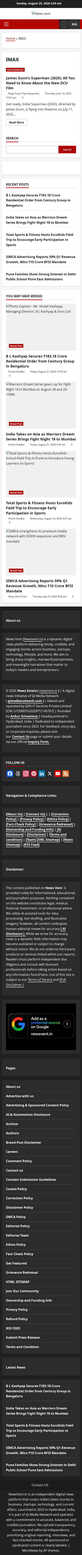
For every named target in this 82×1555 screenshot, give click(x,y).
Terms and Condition (22, 1347)
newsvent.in (48, 690)
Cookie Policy (16, 1189)
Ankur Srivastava (24, 716)
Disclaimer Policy (19, 1207)
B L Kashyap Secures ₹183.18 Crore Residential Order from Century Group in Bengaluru (38, 200)
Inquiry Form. (39, 742)
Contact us (14, 1170)
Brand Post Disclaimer (23, 1142)
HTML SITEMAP (17, 1282)
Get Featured (16, 1263)
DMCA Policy (16, 1217)
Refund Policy (17, 1319)
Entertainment (15, 69)
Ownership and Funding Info (29, 1300)
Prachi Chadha (16, 371)
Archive (12, 1124)
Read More (18, 123)
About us (13, 1086)
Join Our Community (22, 1291)
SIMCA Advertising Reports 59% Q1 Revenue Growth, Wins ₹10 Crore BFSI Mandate (39, 585)
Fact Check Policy (19, 1254)
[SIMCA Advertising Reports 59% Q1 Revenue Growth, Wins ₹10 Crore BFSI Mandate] (41, 552)
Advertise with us (20, 1096)
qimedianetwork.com (25, 701)
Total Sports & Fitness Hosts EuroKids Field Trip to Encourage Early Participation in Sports (39, 239)
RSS (74, 24)
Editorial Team (17, 1235)
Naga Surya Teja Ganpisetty (23, 93)
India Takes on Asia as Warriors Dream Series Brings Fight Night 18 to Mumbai (41, 436)
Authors (12, 1133)
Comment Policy (19, 1161)
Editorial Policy (18, 1226)
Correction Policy (19, 1198)
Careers (12, 1151)
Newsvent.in (33, 639)
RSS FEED (13, 1328)
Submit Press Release (23, 1337)
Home (10, 38)
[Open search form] (55, 24)
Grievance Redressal (22, 1272)
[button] (6, 24)
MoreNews (30, 1550)
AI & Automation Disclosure (28, 1114)
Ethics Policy (16, 1244)
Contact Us (20, 736)
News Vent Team (17, 596)
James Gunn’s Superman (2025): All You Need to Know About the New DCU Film (40, 83)
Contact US (40, 1485)
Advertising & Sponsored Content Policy (37, 1105)
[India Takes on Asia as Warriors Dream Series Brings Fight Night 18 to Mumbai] (41, 405)
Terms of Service (40, 979)
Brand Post (16, 345)
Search (12, 138)
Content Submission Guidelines (31, 1179)
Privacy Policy (17, 1309)
